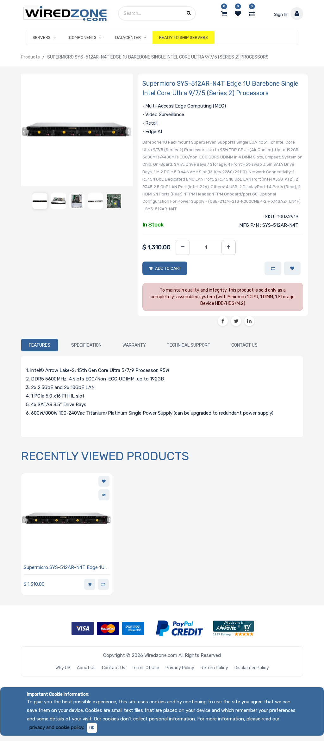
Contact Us (113, 667)
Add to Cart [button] (168, 268)
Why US (63, 667)
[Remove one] (183, 247)
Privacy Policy (179, 667)
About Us (86, 667)
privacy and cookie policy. (56, 727)
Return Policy (214, 667)
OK (92, 728)
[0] (224, 13)
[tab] (39, 345)
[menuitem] (183, 37)
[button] (292, 268)
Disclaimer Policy (251, 667)
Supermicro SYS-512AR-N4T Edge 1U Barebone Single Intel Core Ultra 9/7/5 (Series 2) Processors (65, 568)
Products (30, 57)
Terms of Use (145, 667)
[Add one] (228, 247)
